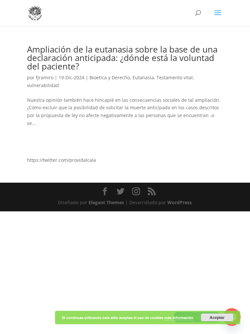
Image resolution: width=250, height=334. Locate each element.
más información (178, 317)
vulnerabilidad (43, 85)
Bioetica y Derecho (110, 77)
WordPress (179, 202)
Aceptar (217, 317)
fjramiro (44, 77)
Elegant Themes (106, 202)
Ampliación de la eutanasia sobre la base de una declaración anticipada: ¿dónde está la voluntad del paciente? (122, 57)
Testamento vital (175, 77)
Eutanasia (143, 77)
